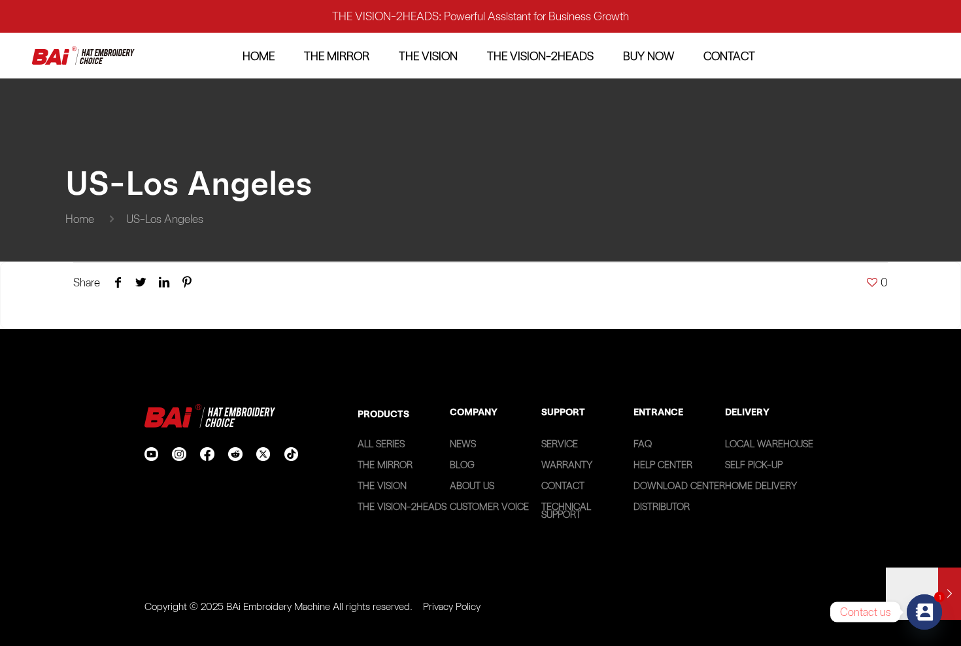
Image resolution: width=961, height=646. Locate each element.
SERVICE (559, 444)
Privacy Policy (451, 606)
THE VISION (382, 486)
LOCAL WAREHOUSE (769, 444)
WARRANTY (566, 465)
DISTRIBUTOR (661, 507)
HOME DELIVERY (761, 486)
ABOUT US (472, 486)
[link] (83, 55)
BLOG (462, 465)
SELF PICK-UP (754, 465)
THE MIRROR (385, 465)
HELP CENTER (662, 465)
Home (79, 219)
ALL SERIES (381, 444)
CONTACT (562, 486)
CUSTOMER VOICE (489, 507)
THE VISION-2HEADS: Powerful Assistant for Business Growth (480, 16)
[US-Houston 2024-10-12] (923, 594)
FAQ (642, 444)
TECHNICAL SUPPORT (566, 510)
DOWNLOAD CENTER (679, 486)
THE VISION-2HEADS (402, 507)
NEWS (463, 444)
